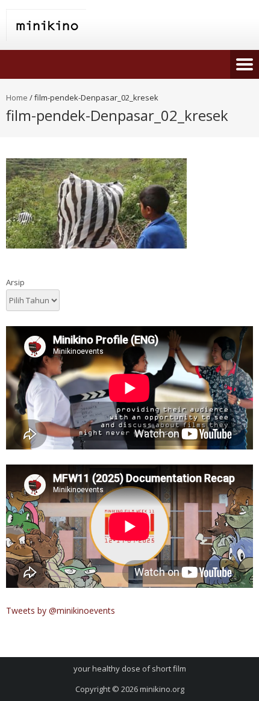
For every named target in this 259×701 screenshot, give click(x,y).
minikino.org (162, 689)
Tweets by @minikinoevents (60, 610)
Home (17, 97)
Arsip (15, 282)
